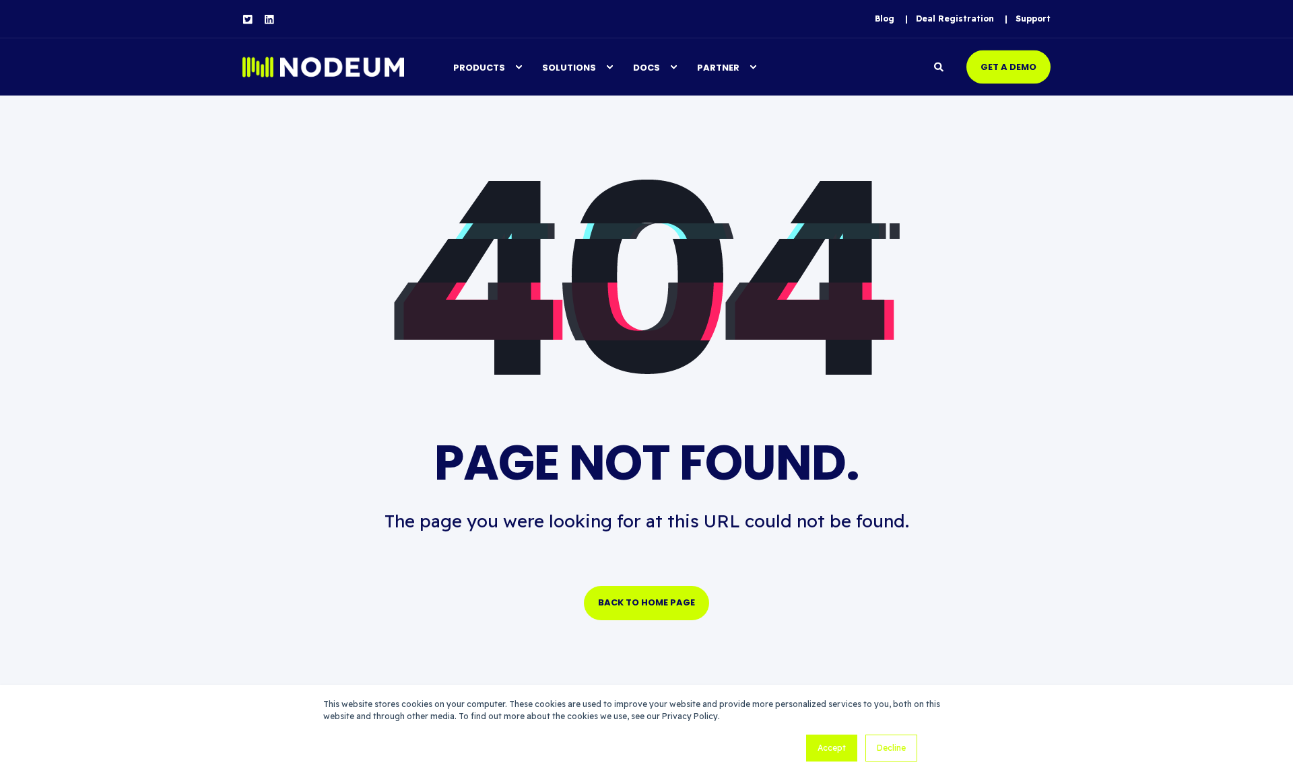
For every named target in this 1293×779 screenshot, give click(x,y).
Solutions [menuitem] (569, 67)
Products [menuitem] (479, 67)
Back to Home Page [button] (646, 602)
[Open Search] (940, 66)
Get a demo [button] (1008, 66)
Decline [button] (891, 748)
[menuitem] (884, 19)
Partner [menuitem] (718, 67)
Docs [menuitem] (646, 67)
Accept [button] (832, 748)
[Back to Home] (323, 67)
